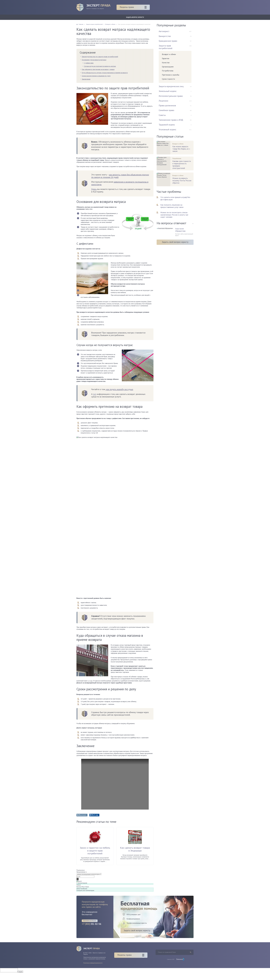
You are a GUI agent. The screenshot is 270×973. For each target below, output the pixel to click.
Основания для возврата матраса (94, 60)
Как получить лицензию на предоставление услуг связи (171, 206)
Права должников (167, 105)
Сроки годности (168, 79)
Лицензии (163, 100)
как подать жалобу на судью (119, 389)
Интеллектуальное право (171, 96)
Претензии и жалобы (170, 75)
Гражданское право (168, 41)
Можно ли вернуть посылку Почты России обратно (181, 180)
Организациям (167, 66)
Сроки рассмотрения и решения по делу (96, 76)
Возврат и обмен (169, 54)
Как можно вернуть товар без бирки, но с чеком (181, 148)
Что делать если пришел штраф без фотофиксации (175, 198)
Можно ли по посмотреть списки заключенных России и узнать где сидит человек (174, 214)
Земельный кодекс (168, 91)
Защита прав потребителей (165, 47)
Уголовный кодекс (167, 129)
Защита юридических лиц (171, 86)
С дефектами (88, 63)
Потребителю (167, 70)
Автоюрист (164, 31)
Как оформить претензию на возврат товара (98, 69)
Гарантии (165, 58)
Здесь (94, 189)
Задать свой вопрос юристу (175, 242)
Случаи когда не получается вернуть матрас (100, 66)
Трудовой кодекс (167, 124)
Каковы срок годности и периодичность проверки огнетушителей (181, 164)
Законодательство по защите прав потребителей (100, 57)
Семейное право (166, 110)
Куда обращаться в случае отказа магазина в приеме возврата (105, 73)
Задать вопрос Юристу (135, 17)
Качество (166, 62)
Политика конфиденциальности (92, 963)
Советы (162, 115)
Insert (20, 972)
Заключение (86, 79)
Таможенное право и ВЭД (171, 120)
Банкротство (165, 36)
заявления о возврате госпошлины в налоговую (119, 183)
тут (94, 394)
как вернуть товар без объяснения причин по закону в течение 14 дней (120, 176)
